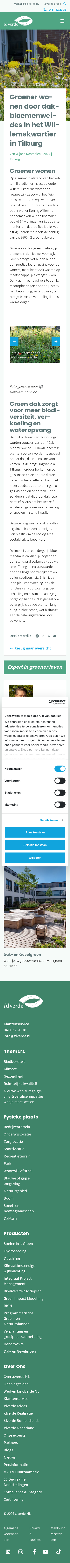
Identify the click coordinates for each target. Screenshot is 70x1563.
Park (7, 1163)
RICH (8, 1306)
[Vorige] (14, 341)
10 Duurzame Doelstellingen (16, 1482)
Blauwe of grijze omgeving (17, 1181)
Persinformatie (16, 1464)
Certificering (14, 1499)
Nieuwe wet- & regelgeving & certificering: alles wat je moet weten (23, 1096)
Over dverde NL (17, 1376)
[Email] (55, 636)
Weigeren (35, 857)
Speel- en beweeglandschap (19, 1208)
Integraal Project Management (18, 1281)
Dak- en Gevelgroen (20, 1351)
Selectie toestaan (35, 845)
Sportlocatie (14, 1149)
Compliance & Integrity (23, 1492)
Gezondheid (13, 1076)
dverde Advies (15, 1406)
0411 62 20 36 (57, 9)
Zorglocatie (13, 1141)
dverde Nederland (19, 1428)
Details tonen (49, 820)
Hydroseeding (15, 1251)
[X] (49, 636)
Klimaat (10, 1069)
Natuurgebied (15, 1191)
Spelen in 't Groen (18, 1243)
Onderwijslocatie (17, 1134)
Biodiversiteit (14, 1061)
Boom (9, 1198)
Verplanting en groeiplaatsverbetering (23, 1334)
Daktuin (10, 1218)
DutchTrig (12, 1258)
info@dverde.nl (17, 1036)
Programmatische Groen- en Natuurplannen (18, 1319)
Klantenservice (16, 1024)
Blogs (8, 1450)
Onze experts (14, 1435)
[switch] (60, 780)
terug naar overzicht (33, 648)
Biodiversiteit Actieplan (22, 1291)
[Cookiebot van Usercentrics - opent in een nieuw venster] (49, 702)
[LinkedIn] (43, 636)
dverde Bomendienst (21, 1420)
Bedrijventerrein (17, 1127)
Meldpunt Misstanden (58, 1534)
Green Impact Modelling (24, 1298)
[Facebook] (37, 636)
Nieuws (10, 1457)
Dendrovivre (14, 1344)
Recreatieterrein (17, 1156)
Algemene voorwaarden (11, 1534)
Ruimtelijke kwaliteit (21, 1083)
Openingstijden (16, 1384)
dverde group (52, 4)
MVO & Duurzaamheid (21, 1472)
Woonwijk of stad (18, 1171)
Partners (11, 1442)
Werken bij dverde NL (26, 4)
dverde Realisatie (18, 1413)
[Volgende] (56, 341)
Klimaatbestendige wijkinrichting (19, 1268)
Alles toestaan (35, 832)
